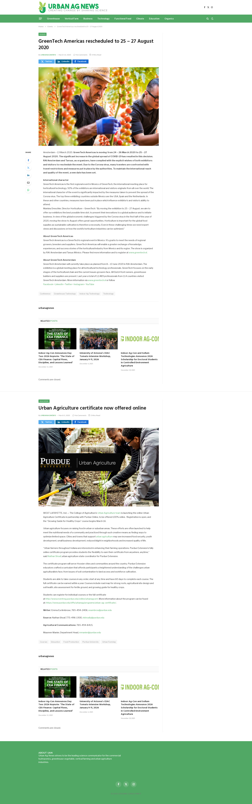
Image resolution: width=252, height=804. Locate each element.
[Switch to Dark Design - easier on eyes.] (212, 18)
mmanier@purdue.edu (90, 632)
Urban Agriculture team (109, 513)
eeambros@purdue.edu (100, 610)
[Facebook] (28, 160)
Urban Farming (109, 642)
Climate (140, 18)
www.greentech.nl (97, 280)
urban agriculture (104, 536)
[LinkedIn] (28, 175)
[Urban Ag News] (72, 7)
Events (42, 34)
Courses (43, 642)
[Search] (207, 18)
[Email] (28, 182)
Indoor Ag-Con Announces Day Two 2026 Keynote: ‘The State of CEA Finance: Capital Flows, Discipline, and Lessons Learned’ (56, 358)
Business (87, 18)
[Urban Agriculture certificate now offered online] (98, 467)
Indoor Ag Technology (89, 293)
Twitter (68, 284)
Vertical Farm (71, 18)
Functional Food (122, 18)
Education (154, 18)
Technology (103, 18)
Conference (45, 293)
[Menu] (40, 18)
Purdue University (91, 642)
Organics (169, 18)
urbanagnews (48, 55)
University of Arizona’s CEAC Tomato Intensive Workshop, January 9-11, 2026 (95, 356)
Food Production (71, 642)
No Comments (82, 55)
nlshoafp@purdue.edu (93, 617)
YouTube (90, 284)
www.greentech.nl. (138, 252)
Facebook (48, 284)
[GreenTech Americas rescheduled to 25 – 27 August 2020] (98, 106)
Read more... (55, 762)
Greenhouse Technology (65, 293)
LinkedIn (59, 284)
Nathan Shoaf (54, 556)
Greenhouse (53, 18)
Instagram (79, 284)
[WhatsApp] (28, 190)
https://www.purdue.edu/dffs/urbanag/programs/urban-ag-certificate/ (81, 602)
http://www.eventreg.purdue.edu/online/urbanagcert (72, 599)
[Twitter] (28, 168)
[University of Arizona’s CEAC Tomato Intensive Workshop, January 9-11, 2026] (99, 338)
